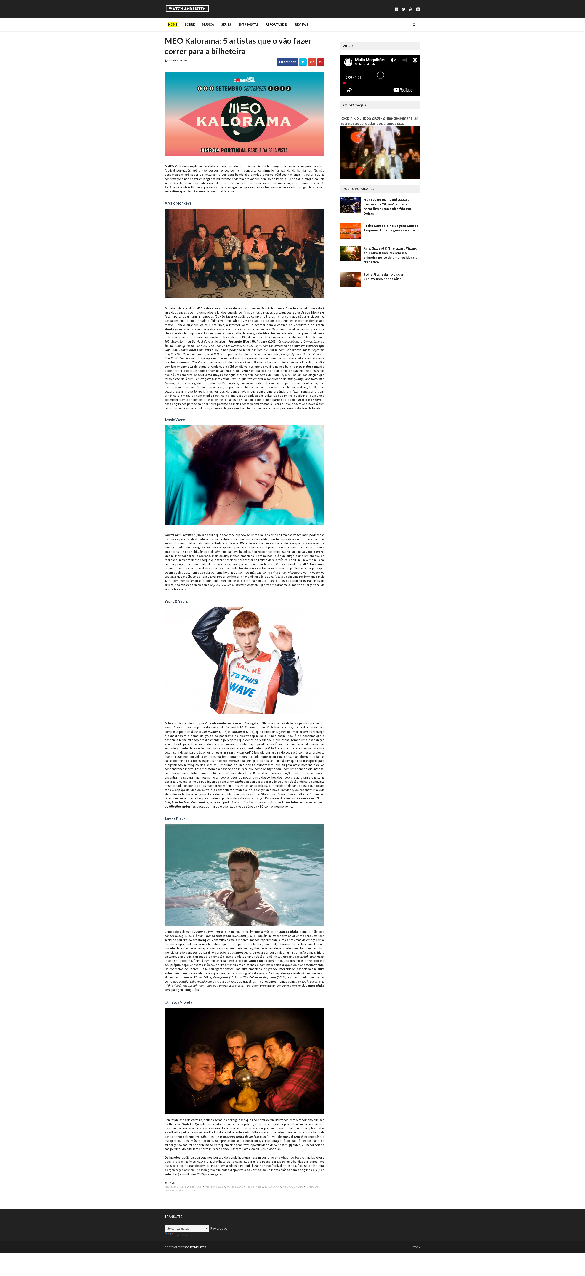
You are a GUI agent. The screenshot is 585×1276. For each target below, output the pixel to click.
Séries (226, 24)
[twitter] (403, 9)
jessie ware (254, 1186)
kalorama (272, 1186)
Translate (180, 1234)
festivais (196, 1186)
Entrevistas (248, 24)
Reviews (301, 24)
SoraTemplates (195, 1247)
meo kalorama (293, 1186)
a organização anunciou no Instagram (190, 1170)
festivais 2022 (214, 1186)
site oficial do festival (290, 1157)
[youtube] (411, 9)
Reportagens (277, 24)
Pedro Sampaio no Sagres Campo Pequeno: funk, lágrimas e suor (391, 227)
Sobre (190, 24)
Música (208, 24)
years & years (187, 1190)
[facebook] (396, 9)
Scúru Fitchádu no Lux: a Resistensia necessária (383, 276)
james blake (235, 1186)
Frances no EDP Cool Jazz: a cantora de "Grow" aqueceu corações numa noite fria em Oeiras (387, 206)
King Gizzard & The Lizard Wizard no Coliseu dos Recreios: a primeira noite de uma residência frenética (390, 255)
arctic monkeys (176, 1186)
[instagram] (418, 9)
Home (172, 24)
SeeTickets (172, 1161)
